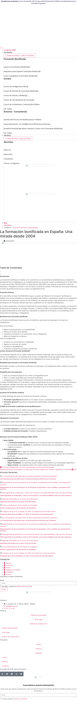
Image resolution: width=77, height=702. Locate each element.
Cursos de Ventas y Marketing (15, 95)
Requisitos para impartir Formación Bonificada (22, 71)
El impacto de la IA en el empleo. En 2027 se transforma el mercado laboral (26, 514)
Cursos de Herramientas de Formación (19, 100)
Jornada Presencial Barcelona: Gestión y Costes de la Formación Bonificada (33, 128)
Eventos (38, 649)
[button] (38, 272)
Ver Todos (8, 109)
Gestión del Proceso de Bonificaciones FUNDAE (22, 119)
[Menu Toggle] (1, 48)
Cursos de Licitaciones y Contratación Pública (21, 104)
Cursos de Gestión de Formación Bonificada (21, 91)
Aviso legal (38, 619)
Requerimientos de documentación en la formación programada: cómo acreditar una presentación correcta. (35, 488)
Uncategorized (32, 227)
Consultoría (8, 159)
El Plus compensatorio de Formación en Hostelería (18, 508)
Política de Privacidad (24, 586)
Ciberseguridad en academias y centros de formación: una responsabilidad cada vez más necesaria (35, 495)
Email (2, 580)
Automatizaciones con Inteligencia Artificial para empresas (27, 124)
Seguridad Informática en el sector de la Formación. (18, 502)
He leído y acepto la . (17, 586)
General (23, 227)
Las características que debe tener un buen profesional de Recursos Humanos (28, 479)
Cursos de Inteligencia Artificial (16, 86)
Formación (16, 227)
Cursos (38, 644)
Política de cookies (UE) (38, 624)
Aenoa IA (7, 150)
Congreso (38, 653)
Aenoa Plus (8, 154)
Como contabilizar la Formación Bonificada (20, 76)
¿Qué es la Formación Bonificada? (17, 67)
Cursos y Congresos (11, 163)
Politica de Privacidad (38, 615)
